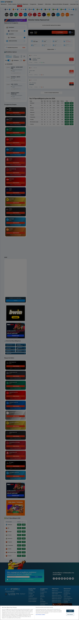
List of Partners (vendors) (40, 614)
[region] (39, 613)
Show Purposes (70, 614)
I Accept (70, 610)
